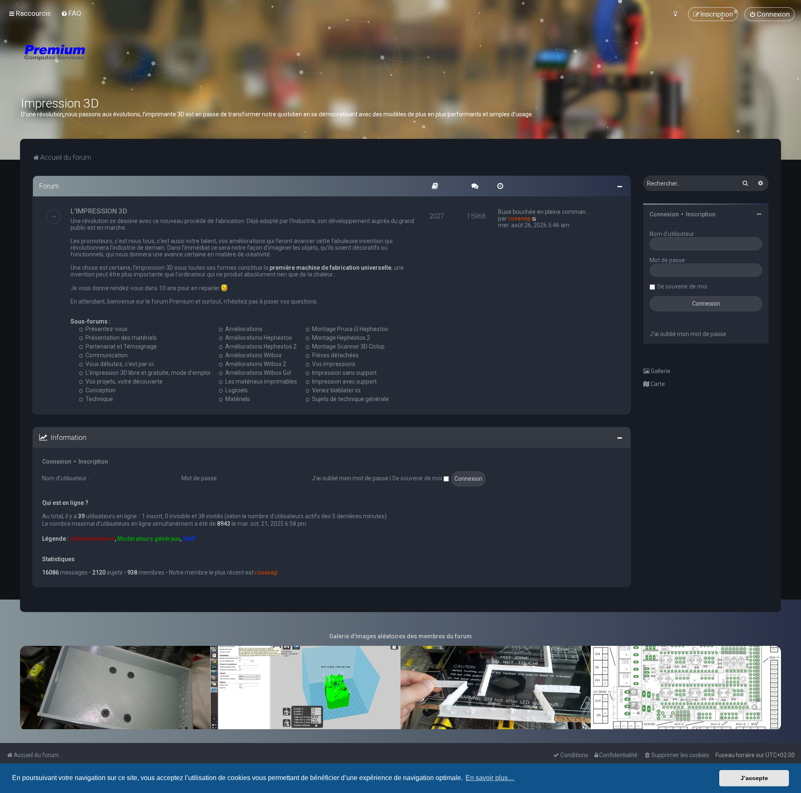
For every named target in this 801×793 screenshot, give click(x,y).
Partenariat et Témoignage (120, 346)
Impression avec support (344, 381)
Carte (657, 384)
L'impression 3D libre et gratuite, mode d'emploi (147, 372)
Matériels (237, 399)
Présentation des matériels (120, 337)
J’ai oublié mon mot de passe (350, 478)
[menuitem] (71, 13)
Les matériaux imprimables (260, 381)
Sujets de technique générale (350, 399)
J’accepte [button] (754, 778)
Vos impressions (333, 364)
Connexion (56, 461)
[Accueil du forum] (104, 62)
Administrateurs (92, 538)
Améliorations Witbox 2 (255, 364)
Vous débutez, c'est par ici (119, 364)
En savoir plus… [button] (490, 777)
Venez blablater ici (335, 390)
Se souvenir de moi (417, 478)
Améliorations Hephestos (258, 337)
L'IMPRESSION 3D (99, 211)
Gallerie (660, 371)
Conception (100, 390)
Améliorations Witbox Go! (257, 372)
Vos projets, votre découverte (123, 381)
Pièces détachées (335, 355)
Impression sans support (344, 372)
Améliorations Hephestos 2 (260, 346)
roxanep (519, 218)
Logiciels (236, 390)
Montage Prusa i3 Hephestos (349, 329)
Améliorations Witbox (253, 355)
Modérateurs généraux (148, 538)
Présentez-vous (106, 329)
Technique (98, 399)
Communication (106, 355)
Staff (189, 538)
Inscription (93, 461)
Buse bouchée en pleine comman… (543, 211)
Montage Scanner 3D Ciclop (348, 346)
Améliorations (243, 329)
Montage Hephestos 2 (340, 337)
